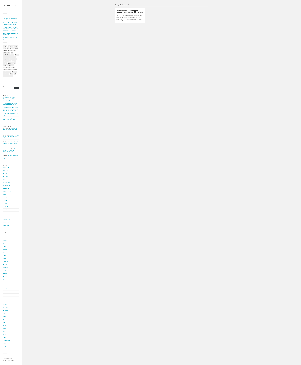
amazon (5, 46)
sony (4, 319)
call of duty (16, 48)
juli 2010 (5, 197)
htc (15, 58)
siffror (10, 67)
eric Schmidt (6, 54)
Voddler (5, 346)
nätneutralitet (6, 301)
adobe (4, 234)
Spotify (5, 69)
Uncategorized (6, 340)
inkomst (9, 61)
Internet (5, 288)
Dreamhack (5, 261)
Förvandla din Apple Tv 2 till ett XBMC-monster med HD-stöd (10, 23)
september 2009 (7, 225)
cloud (15, 50)
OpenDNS (5, 310)
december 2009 (6, 216)
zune (4, 349)
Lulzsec (4, 295)
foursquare (5, 267)
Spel (13, 67)
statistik (9, 69)
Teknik (5, 73)
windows (5, 75)
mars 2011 (5, 179)
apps (5, 48)
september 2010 (7, 191)
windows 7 (11, 75)
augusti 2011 (6, 170)
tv (8, 73)
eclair (9, 52)
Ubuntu (4, 337)
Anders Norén (10, 360)
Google (16, 54)
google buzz (6, 56)
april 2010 (5, 206)
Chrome (5, 50)
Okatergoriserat (6, 307)
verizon (4, 343)
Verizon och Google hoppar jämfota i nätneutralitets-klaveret (129, 12)
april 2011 (5, 176)
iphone (9, 63)
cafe (11, 48)
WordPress (10, 358)
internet (13, 61)
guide (4, 279)
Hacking (11, 58)
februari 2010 (6, 213)
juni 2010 (5, 200)
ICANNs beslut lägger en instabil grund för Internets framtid (10, 38)
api (13, 46)
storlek (5, 71)
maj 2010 (5, 203)
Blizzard (5, 249)
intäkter (5, 63)
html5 (5, 61)
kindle (14, 63)
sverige (9, 71)
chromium (10, 50)
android (9, 46)
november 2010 (6, 185)
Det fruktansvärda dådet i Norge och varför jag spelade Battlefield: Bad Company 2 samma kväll (10, 29)
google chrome (12, 56)
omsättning (11, 65)
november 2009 (6, 219)
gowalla (5, 276)
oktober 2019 (6, 167)
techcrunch (14, 71)
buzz (8, 48)
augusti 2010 (6, 194)
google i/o (5, 273)
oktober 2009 (6, 222)
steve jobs (15, 69)
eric (12, 52)
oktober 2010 (6, 188)
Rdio (4, 313)
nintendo (5, 304)
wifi (15, 73)
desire (5, 52)
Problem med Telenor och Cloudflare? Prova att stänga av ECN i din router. (10, 18)
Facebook (12, 54)
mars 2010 (5, 210)
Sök (4, 86)
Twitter (11, 73)
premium (5, 67)
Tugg (4, 331)
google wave (6, 58)
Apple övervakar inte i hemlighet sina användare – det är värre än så (10, 130)
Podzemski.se (10, 6)
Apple (17, 46)
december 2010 (6, 182)
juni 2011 (5, 173)
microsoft (5, 65)
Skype (4, 316)
